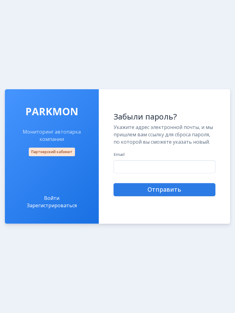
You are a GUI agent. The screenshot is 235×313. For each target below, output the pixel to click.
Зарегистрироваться (52, 205)
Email (119, 154)
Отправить (164, 189)
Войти (51, 198)
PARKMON (51, 111)
